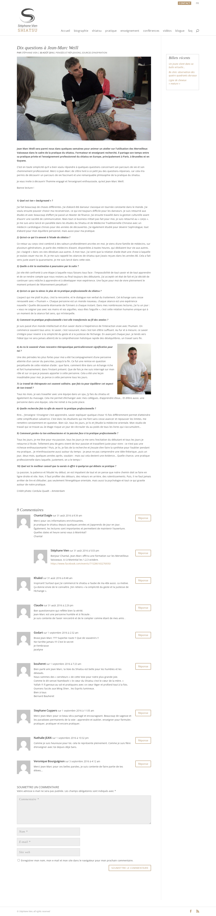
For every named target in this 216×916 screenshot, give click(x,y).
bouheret (40, 664)
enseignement (129, 31)
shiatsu (97, 31)
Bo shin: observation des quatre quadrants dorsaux (183, 73)
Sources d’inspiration (94, 52)
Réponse (143, 518)
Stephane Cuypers (45, 710)
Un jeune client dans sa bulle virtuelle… (181, 65)
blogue (179, 31)
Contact (184, 3)
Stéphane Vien (29, 52)
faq (190, 31)
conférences (151, 31)
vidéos (167, 31)
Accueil (65, 31)
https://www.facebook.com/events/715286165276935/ (81, 563)
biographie (81, 31)
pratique (111, 31)
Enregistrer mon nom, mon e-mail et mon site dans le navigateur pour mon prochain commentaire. (77, 860)
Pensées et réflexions (68, 52)
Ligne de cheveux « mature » (177, 82)
